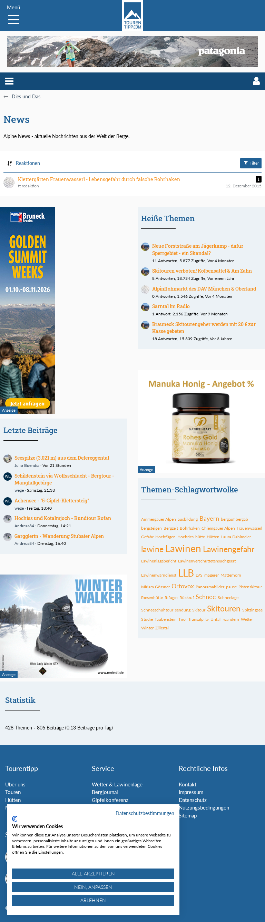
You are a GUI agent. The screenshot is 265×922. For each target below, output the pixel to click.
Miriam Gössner (155, 586)
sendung (182, 609)
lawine (152, 549)
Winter (147, 627)
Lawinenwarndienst (158, 575)
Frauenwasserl (249, 528)
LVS (199, 575)
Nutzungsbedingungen (204, 807)
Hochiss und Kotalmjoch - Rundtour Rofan (62, 518)
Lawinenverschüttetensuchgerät (207, 560)
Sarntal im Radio (171, 306)
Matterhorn (230, 575)
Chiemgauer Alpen (218, 528)
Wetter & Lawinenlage (117, 784)
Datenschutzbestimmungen (145, 813)
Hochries (185, 536)
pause (231, 586)
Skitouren (224, 608)
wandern (231, 619)
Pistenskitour (250, 586)
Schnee (206, 596)
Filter (253, 163)
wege (19, 490)
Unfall (216, 619)
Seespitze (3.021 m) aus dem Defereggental (61, 457)
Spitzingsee (252, 609)
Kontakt (187, 784)
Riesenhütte (152, 597)
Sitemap (188, 815)
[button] (9, 81)
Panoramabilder (210, 586)
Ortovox (182, 586)
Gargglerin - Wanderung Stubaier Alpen (59, 536)
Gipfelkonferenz (110, 800)
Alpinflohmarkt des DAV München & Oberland (204, 288)
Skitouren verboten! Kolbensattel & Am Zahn (202, 270)
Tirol (182, 619)
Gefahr (147, 536)
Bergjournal (105, 792)
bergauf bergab (234, 519)
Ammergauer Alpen (158, 519)
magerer (211, 575)
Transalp (196, 619)
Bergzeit (171, 528)
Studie (147, 619)
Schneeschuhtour (157, 609)
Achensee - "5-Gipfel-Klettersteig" (51, 500)
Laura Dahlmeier (236, 536)
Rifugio (171, 597)
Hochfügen (165, 536)
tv (207, 619)
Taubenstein (166, 619)
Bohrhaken (190, 528)
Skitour (198, 609)
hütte (200, 536)
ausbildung (188, 519)
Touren (13, 792)
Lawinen (183, 548)
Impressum (191, 792)
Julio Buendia (26, 465)
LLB (186, 573)
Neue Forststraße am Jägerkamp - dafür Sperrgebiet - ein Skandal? (197, 249)
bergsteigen (151, 528)
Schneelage (228, 597)
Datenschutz (193, 800)
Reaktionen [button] (28, 163)
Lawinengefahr (228, 549)
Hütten (213, 536)
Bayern (209, 518)
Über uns (15, 784)
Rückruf (186, 597)
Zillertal (162, 627)
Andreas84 (24, 525)
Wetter (247, 619)
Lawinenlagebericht (158, 560)
